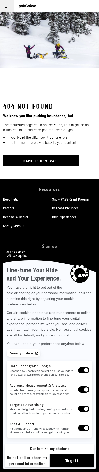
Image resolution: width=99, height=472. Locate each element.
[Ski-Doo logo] (27, 6)
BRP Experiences (64, 217)
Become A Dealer (15, 217)
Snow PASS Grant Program (71, 199)
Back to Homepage (41, 160)
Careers (8, 208)
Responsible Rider (65, 208)
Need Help (10, 199)
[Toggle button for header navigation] (7, 6)
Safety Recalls (13, 225)
